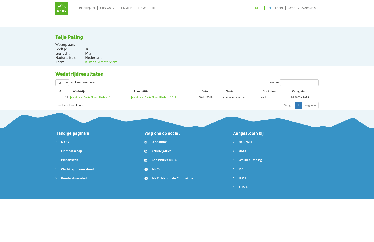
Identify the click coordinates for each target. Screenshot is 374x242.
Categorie (298, 91)
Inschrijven (87, 8)
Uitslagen (107, 8)
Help (155, 8)
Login (279, 8)
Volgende (310, 105)
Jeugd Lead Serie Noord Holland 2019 (153, 97)
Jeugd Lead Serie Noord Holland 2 (90, 97)
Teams (142, 8)
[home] (61, 8)
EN (269, 8)
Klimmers (126, 8)
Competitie (141, 91)
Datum (206, 91)
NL (256, 8)
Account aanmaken (302, 8)
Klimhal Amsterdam (101, 62)
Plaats (229, 91)
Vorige (288, 105)
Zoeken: (275, 82)
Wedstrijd (79, 91)
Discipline (269, 91)
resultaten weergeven (82, 82)
